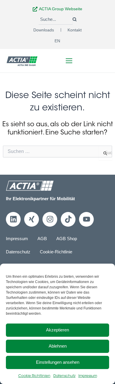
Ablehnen (58, 345)
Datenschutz (64, 376)
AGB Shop (66, 238)
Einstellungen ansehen (57, 362)
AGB (42, 238)
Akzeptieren (57, 329)
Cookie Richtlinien (34, 376)
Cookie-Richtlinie (56, 252)
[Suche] (74, 20)
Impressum (87, 376)
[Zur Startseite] (22, 61)
